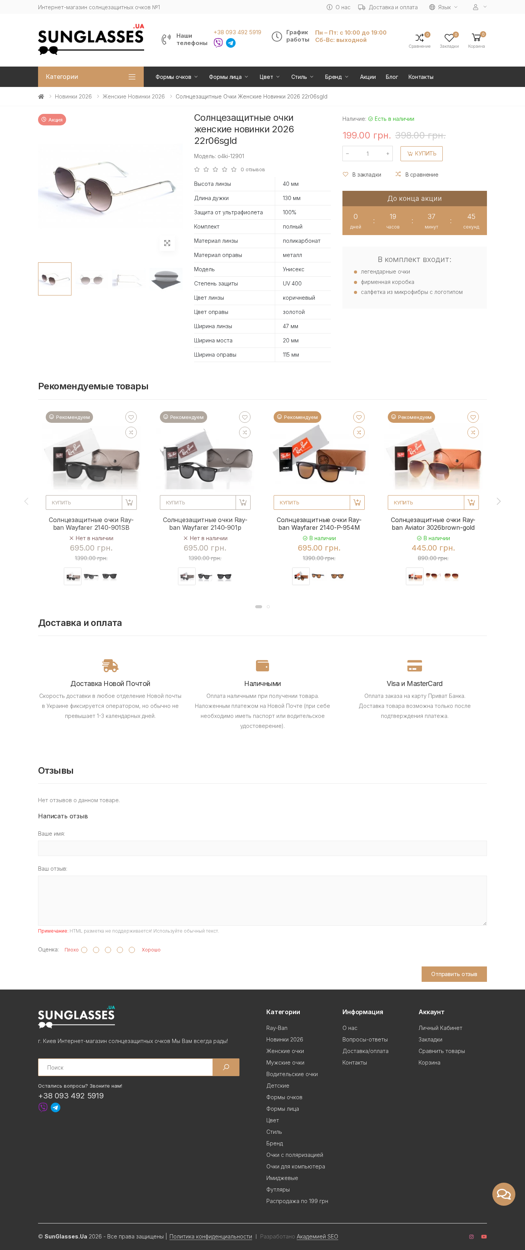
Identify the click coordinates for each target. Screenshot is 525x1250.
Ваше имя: (51, 833)
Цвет (266, 76)
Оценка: (48, 949)
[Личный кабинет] (480, 7)
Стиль (299, 76)
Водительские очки (292, 1074)
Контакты (421, 76)
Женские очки (285, 1051)
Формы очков (173, 76)
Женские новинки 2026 (134, 96)
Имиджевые (282, 1178)
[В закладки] (131, 417)
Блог (392, 76)
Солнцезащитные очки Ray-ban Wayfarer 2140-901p (205, 523)
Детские (277, 1085)
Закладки (430, 1039)
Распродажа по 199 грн (297, 1201)
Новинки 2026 (73, 96)
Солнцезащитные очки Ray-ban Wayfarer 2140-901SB (91, 523)
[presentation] (27, 501)
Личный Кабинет (440, 1028)
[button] (476, 40)
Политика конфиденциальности (210, 1236)
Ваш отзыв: (52, 868)
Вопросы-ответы (365, 1039)
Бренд (333, 76)
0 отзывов (253, 169)
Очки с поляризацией (294, 1155)
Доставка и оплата (393, 7)
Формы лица (225, 76)
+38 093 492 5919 (237, 32)
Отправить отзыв (454, 974)
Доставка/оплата (365, 1051)
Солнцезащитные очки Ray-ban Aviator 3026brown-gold (433, 523)
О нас (343, 7)
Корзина (429, 1062)
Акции (367, 76)
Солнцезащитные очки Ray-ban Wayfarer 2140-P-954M (319, 523)
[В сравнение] (131, 432)
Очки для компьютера (295, 1166)
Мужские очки (285, 1062)
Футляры (278, 1189)
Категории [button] (62, 76)
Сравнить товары (442, 1051)
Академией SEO (317, 1236)
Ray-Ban (276, 1028)
